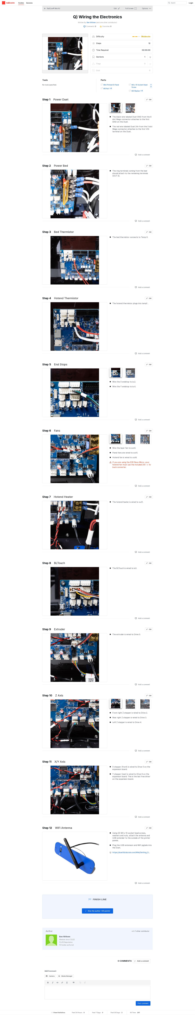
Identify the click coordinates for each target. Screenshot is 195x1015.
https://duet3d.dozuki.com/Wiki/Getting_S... (131, 852)
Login (191, 3)
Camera (51, 976)
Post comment (143, 1003)
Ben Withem (91, 22)
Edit (150, 99)
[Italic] (52, 982)
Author (49, 931)
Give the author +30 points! (98, 911)
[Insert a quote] (73, 982)
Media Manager (66, 976)
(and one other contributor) (106, 22)
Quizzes (29, 3)
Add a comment (144, 155)
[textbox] (97, 992)
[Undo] (80, 982)
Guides (21, 3)
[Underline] (67, 982)
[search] (169, 3)
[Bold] (48, 982)
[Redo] (85, 982)
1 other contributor (142, 931)
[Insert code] (57, 982)
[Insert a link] (62, 982)
